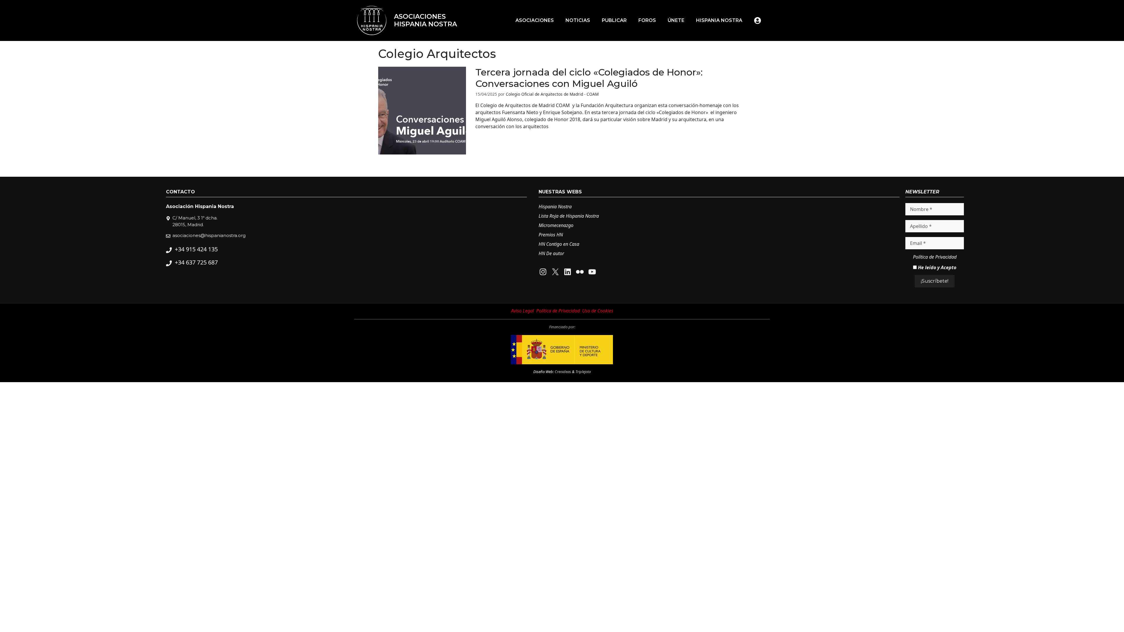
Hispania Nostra (719, 20)
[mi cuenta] (757, 20)
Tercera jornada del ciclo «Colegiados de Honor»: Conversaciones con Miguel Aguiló (589, 77)
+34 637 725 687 (196, 262)
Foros (647, 20)
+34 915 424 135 (196, 249)
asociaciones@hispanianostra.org (209, 235)
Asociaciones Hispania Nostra (425, 20)
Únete (676, 20)
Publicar (614, 20)
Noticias (578, 20)
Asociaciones (534, 20)
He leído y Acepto (936, 267)
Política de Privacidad (935, 257)
